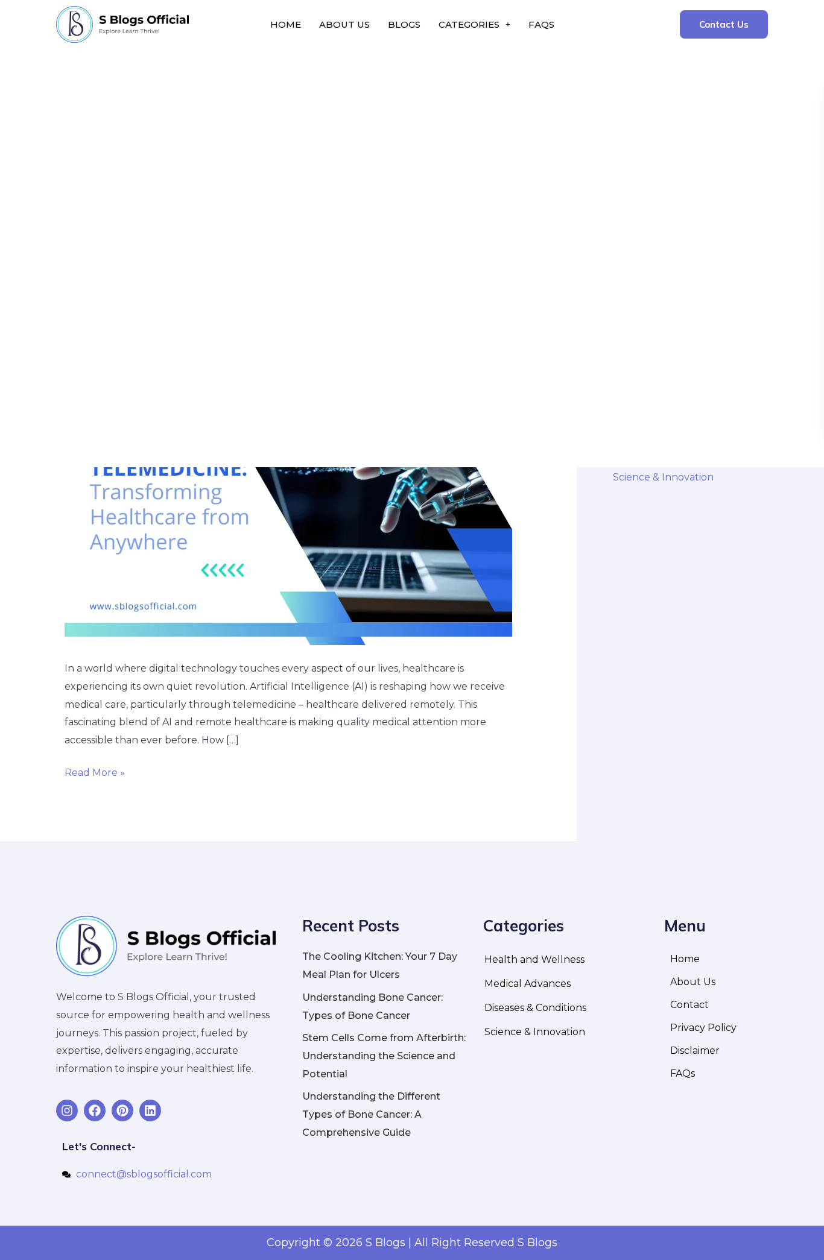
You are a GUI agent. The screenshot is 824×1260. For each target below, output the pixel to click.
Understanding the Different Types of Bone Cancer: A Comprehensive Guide (371, 1114)
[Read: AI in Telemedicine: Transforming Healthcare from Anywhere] (289, 510)
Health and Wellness (534, 959)
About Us (344, 24)
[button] (474, 24)
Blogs (404, 24)
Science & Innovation (663, 477)
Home (285, 24)
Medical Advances (527, 983)
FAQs (541, 24)
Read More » (95, 771)
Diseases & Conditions (535, 1007)
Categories (469, 24)
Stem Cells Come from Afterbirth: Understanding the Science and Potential (384, 1055)
